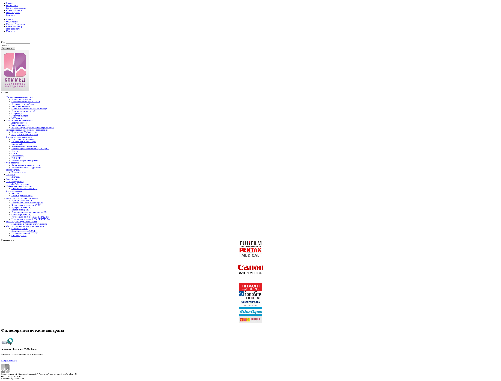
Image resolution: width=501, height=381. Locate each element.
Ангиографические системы (24, 146)
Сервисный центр (14, 10)
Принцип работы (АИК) (22, 200)
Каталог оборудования (16, 8)
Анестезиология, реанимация (19, 120)
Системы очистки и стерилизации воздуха (25, 226)
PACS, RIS (16, 158)
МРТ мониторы (18, 118)
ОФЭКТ (15, 153)
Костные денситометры (21, 196)
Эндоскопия (11, 179)
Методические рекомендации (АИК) (27, 203)
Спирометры (17, 113)
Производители (13, 12)
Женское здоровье (14, 191)
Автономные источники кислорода (22, 198)
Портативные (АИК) (20, 210)
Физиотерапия (12, 163)
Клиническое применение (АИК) (26, 205)
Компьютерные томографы (23, 141)
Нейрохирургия (13, 170)
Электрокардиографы (21, 99)
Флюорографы (17, 156)
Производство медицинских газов (21, 221)
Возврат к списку (9, 361)
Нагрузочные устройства (22, 104)
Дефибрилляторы (19, 123)
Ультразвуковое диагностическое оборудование (27, 130)
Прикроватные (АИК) (21, 207)
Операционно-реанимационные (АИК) (28, 212)
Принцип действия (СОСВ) (23, 231)
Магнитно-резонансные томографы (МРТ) (30, 149)
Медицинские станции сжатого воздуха (29, 224)
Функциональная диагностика (19, 97)
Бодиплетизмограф (19, 116)
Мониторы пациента (20, 106)
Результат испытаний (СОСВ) (24, 233)
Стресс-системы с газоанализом (25, 102)
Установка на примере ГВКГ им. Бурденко (30, 217)
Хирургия (10, 174)
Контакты (10, 15)
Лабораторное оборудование (19, 186)
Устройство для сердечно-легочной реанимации (32, 127)
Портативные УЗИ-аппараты (24, 132)
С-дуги (14, 151)
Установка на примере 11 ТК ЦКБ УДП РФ (30, 219)
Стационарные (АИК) (21, 214)
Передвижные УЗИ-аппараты (24, 134)
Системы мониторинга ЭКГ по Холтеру (29, 109)
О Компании (12, 5)
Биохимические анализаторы (24, 188)
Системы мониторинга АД (23, 111)
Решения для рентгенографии (24, 160)
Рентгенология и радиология (19, 137)
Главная (9, 3)
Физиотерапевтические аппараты (26, 165)
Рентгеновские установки (23, 139)
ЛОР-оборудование (14, 181)
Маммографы (17, 144)
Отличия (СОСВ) (19, 236)
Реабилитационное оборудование (26, 167)
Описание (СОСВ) (19, 228)
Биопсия (15, 193)
